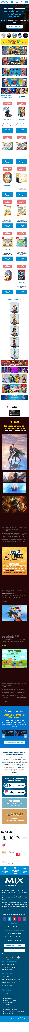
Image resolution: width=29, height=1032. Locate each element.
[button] (26, 2)
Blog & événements (10, 1006)
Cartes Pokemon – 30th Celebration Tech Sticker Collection (21, 253)
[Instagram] (19, 919)
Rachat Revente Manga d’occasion (14, 1011)
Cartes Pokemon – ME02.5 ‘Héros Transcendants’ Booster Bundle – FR (21, 124)
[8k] (6, 785)
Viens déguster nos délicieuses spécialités (15, 819)
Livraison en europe (10, 1013)
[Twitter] (9, 919)
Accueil (7, 993)
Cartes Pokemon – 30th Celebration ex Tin (7, 287)
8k (10, 785)
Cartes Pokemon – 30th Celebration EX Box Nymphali (7, 157)
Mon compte (8, 998)
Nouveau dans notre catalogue (6, 96)
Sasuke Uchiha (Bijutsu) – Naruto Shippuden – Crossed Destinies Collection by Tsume (7, 124)
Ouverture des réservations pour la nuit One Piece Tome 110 (14, 591)
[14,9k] (6, 791)
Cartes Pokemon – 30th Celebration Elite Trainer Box (21, 189)
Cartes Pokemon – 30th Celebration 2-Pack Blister (7, 254)
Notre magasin (15, 800)
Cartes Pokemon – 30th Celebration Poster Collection (22, 221)
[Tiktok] (25, 919)
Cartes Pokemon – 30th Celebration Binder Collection (7, 221)
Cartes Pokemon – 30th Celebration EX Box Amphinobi (21, 157)
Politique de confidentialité (12, 995)
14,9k (11, 792)
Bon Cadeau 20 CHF (8, 737)
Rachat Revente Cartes (11, 1009)
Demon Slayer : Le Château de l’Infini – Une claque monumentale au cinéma (14, 528)
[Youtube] (14, 919)
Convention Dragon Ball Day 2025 (11, 636)
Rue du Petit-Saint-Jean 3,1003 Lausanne (14, 930)
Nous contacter (9, 996)
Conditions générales (10, 1000)
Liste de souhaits (9, 1002)
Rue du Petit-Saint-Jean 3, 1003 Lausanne (15, 804)
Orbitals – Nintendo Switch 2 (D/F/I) (21, 287)
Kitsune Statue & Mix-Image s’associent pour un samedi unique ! (14, 684)
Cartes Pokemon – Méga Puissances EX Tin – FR (7, 190)
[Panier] (21, 2)
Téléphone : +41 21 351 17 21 (14, 940)
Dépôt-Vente (8, 1008)
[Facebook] (4, 919)
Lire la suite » (4, 543)
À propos (7, 1004)
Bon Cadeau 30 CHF (21, 737)
